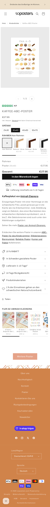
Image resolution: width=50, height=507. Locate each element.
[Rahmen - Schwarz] (44, 143)
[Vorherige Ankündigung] (5, 5)
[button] (5, 14)
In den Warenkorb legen (25, 176)
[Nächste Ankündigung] (45, 5)
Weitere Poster (25, 356)
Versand (15, 120)
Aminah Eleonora (29, 196)
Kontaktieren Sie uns (25, 398)
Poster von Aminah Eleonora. (32, 225)
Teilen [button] (8, 299)
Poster (25, 392)
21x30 (6, 130)
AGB (16, 498)
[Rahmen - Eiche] (19, 143)
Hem (4, 23)
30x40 (15, 130)
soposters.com (23, 491)
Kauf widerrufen (25, 411)
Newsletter (25, 417)
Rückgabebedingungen (25, 404)
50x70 (35, 130)
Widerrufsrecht (19, 494)
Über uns (25, 373)
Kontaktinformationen (26, 503)
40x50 (25, 130)
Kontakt (25, 386)
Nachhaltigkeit (25, 379)
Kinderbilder (14, 23)
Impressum (34, 498)
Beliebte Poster (23, 239)
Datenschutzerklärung (37, 494)
